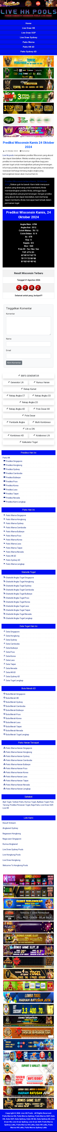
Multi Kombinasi (42, 422)
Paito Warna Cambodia (16, 527)
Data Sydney (11, 640)
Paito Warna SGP (42, 1116)
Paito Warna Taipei (14, 548)
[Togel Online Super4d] (28, 85)
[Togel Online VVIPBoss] (28, 61)
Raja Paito (35, 805)
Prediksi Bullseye (13, 477)
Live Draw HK (28, 28)
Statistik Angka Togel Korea (18, 602)
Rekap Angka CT (17, 395)
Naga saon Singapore (12, 839)
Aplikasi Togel (43, 802)
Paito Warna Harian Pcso (16, 768)
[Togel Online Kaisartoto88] (28, 986)
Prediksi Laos (11, 490)
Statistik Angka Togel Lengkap (19, 618)
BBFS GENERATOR (29, 375)
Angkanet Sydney (10, 828)
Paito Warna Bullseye (15, 531)
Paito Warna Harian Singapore (19, 748)
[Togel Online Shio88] (28, 1092)
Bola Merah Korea (13, 718)
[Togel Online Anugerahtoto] (28, 1045)
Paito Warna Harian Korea (17, 772)
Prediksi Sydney (13, 469)
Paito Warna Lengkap (15, 564)
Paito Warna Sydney (15, 523)
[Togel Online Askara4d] (28, 939)
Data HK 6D (11, 672)
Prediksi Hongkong (14, 465)
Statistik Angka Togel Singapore (20, 578)
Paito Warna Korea (14, 540)
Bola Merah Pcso (13, 714)
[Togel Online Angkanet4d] (28, 1068)
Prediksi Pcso (12, 481)
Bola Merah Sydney (14, 702)
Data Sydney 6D (13, 676)
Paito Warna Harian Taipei (17, 781)
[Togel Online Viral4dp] (28, 132)
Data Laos (10, 660)
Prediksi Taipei (12, 494)
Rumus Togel (30, 802)
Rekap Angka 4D (16, 409)
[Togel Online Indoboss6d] (28, 892)
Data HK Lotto (41, 1125)
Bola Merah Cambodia (15, 706)
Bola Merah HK (12, 698)
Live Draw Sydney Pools (13, 849)
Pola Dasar (29, 415)
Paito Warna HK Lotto (25, 1125)
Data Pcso (10, 652)
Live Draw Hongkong (11, 860)
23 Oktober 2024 (11, 151)
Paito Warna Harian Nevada (18, 785)
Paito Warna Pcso (13, 536)
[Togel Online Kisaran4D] (28, 97)
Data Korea (11, 656)
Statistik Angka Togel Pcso (17, 598)
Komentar (25, 151)
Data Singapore (13, 632)
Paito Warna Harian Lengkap (18, 789)
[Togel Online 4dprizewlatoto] (28, 974)
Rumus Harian (43, 382)
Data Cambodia (13, 644)
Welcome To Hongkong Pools (15, 865)
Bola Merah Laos (13, 722)
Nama (8, 339)
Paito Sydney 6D (28, 51)
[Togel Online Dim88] (28, 73)
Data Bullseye (12, 648)
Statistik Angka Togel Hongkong (20, 582)
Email (8, 350)
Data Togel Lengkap (14, 680)
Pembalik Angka (17, 422)
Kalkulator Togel (30, 442)
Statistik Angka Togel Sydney (18, 586)
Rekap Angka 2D (29, 402)
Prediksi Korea (12, 485)
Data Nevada (11, 668)
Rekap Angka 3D (42, 395)
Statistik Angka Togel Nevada (19, 614)
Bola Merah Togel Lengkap (17, 734)
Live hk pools (8, 155)
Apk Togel (7, 802)
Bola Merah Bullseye (15, 710)
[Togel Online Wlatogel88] (28, 962)
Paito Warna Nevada (15, 552)
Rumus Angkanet (10, 844)
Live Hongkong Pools (12, 855)
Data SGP (10, 1119)
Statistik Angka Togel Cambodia (20, 590)
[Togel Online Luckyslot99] (28, 1010)
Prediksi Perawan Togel (20, 805)
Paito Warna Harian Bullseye (18, 764)
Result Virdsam (9, 823)
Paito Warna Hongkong (16, 519)
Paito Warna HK (9, 1116)
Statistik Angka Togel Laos (17, 606)
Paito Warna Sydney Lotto (36, 1127)
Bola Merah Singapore (15, 694)
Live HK (6, 808)
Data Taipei (11, 664)
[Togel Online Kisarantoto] (28, 108)
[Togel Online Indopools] (28, 1080)
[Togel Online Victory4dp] (28, 904)
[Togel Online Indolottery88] (28, 1057)
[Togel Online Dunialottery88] (28, 1033)
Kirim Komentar (14, 363)
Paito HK (6, 458)
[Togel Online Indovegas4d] (28, 1104)
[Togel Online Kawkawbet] (28, 915)
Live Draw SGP (28, 33)
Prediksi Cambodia (14, 473)
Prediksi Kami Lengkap (16, 502)
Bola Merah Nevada (14, 730)
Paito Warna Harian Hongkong (19, 752)
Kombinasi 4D (17, 435)
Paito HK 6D (28, 47)
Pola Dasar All (42, 409)
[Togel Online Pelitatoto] (28, 120)
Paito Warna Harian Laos (16, 777)
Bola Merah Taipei (14, 726)
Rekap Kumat (29, 389)
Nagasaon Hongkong (12, 833)
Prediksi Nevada (13, 498)
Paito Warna (28, 42)
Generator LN (16, 382)
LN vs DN (30, 429)
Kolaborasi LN (42, 435)
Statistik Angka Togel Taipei (18, 610)
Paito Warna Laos (13, 544)
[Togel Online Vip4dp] (28, 1021)
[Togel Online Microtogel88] (28, 880)
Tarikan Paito (18, 802)
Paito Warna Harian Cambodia (19, 760)
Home (28, 23)
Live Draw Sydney (28, 37)
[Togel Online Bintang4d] (28, 951)
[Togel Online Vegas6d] (28, 927)
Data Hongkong (12, 636)
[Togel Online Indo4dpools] (28, 998)
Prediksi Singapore (14, 461)
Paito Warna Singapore (16, 515)
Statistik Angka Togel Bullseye (19, 594)
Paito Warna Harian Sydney (18, 756)
